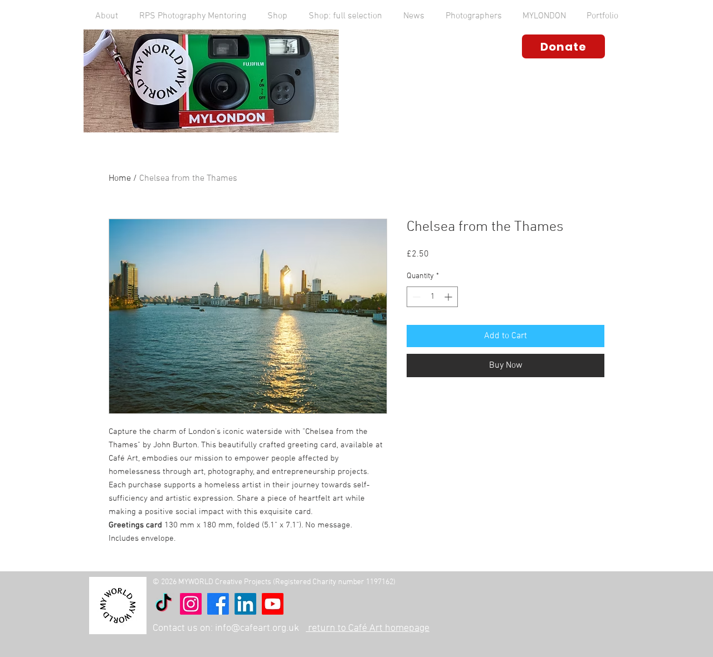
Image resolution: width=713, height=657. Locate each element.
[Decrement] (415, 297)
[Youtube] (273, 604)
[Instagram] (191, 604)
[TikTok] (163, 604)
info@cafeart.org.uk (257, 628)
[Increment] (449, 297)
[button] (107, 16)
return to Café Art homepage (367, 628)
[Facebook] (218, 604)
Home (120, 178)
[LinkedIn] (245, 604)
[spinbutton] (432, 297)
